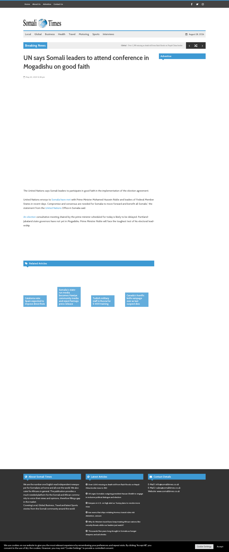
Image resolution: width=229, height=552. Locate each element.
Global (116, 45)
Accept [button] (220, 546)
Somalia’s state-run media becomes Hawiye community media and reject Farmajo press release (69, 296)
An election (29, 216)
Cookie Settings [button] (204, 546)
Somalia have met (61, 199)
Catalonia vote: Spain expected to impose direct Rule (35, 301)
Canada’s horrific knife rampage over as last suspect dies (135, 299)
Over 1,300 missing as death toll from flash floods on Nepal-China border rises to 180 (152, 45)
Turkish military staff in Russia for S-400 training (102, 301)
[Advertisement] (149, 19)
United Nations (53, 208)
